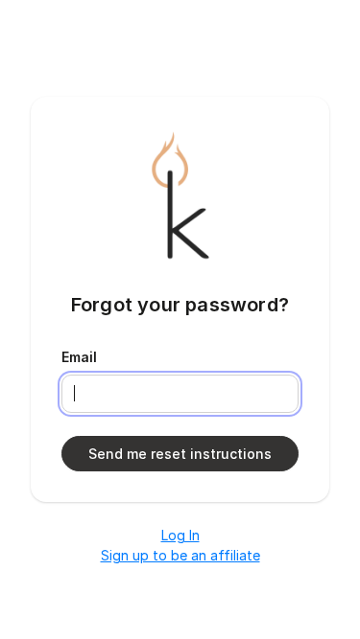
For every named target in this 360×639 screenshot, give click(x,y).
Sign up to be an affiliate (180, 555)
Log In (180, 535)
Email (79, 357)
